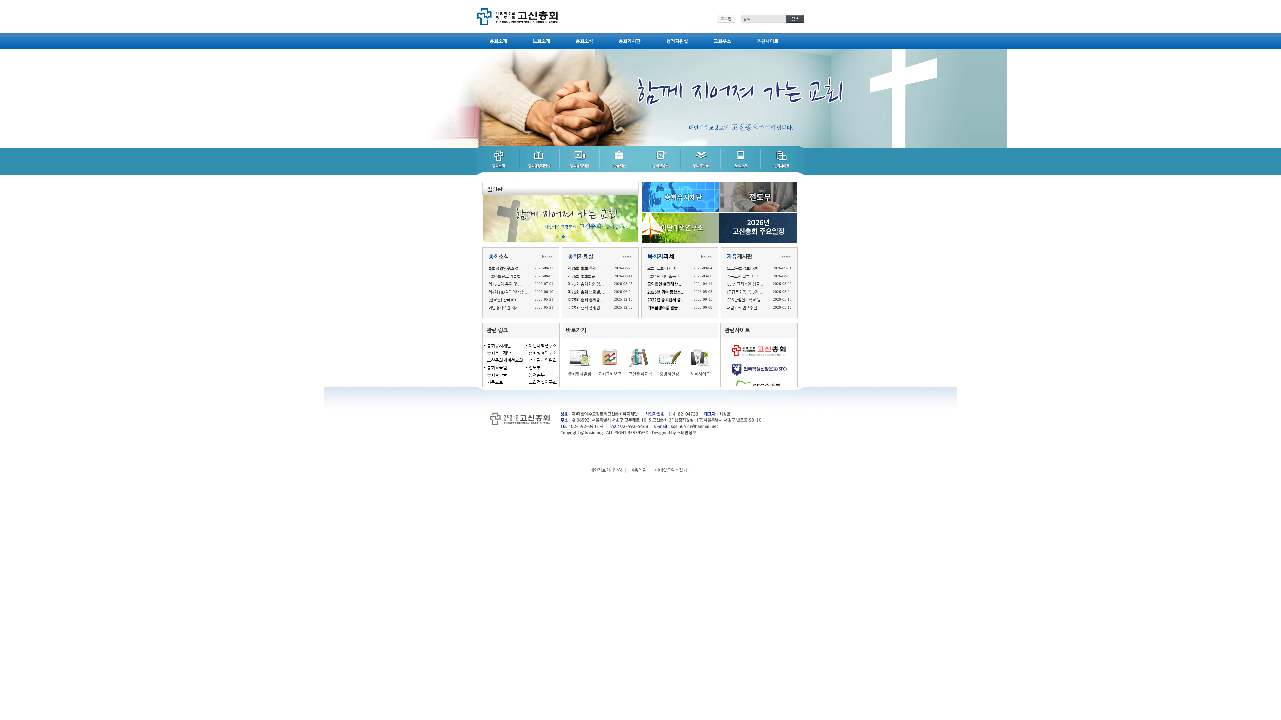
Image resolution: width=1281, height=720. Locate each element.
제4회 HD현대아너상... (507, 292)
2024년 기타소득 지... (666, 276)
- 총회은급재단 (497, 352)
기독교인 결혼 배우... (744, 276)
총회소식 (584, 41)
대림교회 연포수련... (744, 307)
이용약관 (638, 470)
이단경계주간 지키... (505, 307)
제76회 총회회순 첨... (586, 284)
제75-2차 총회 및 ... (505, 284)
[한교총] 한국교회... (505, 299)
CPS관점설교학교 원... (746, 299)
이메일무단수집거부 (673, 470)
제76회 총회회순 (581, 276)
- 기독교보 (493, 382)
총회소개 (498, 41)
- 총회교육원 (495, 367)
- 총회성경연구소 (541, 352)
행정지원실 (677, 41)
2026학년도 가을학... (506, 276)
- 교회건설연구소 (541, 382)
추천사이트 (767, 41)
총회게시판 (629, 41)
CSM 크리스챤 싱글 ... (746, 284)
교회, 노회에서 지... (663, 268)
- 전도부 (533, 367)
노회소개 (541, 41)
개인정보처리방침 (606, 470)
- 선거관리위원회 (541, 360)
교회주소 (722, 41)
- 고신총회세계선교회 (503, 360)
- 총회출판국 (495, 374)
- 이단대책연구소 (541, 345)
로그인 (725, 18)
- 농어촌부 (535, 374)
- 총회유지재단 (497, 345)
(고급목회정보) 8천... (744, 268)
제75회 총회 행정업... (586, 307)
